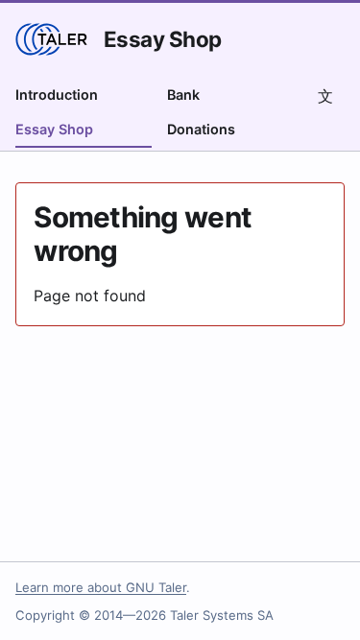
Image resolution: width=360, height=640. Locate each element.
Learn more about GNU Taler (100, 587)
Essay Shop (162, 39)
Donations (201, 129)
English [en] (325, 96)
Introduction (56, 94)
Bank (183, 94)
